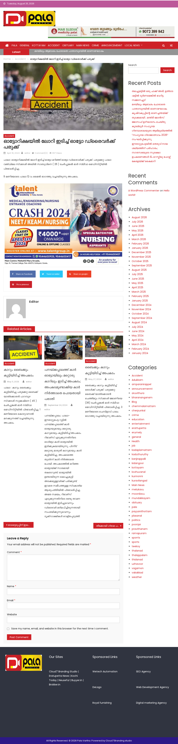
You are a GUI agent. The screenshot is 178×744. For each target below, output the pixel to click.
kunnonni (137, 476)
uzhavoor (137, 564)
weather (137, 577)
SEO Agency (143, 671)
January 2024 (140, 353)
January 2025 (140, 300)
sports (135, 542)
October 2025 (140, 261)
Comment (14, 552)
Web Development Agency (152, 687)
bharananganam (142, 397)
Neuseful (64, 680)
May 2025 (137, 283)
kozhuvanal (138, 472)
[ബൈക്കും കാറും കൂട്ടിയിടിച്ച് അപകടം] (104, 346)
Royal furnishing (102, 703)
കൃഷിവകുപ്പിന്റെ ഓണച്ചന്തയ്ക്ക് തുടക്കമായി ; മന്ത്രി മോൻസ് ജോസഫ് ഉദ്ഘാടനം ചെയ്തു (86, 52)
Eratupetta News (59, 676)
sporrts (136, 537)
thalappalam (139, 555)
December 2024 (142, 305)
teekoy (136, 546)
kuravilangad (139, 480)
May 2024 (138, 335)
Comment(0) (41, 153)
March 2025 (139, 291)
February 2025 (140, 296)
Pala (14, 45)
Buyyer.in (76, 680)
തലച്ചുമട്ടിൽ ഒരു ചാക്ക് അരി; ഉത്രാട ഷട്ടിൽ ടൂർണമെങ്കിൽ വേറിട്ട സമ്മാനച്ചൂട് (152, 95)
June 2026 (138, 226)
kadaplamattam (142, 450)
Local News (132, 45)
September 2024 (142, 318)
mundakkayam (141, 498)
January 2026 (140, 248)
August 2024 (139, 322)
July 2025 (137, 274)
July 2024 (137, 327)
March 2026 (139, 239)
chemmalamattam (144, 406)
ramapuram (139, 533)
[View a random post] (171, 45)
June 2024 (138, 331)
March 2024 (139, 344)
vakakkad (137, 572)
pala (134, 507)
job (133, 445)
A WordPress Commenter (143, 190)
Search (132, 65)
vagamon (138, 568)
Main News (82, 45)
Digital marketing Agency (151, 703)
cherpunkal (138, 410)
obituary (68, 45)
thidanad (137, 559)
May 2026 (137, 230)
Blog (134, 402)
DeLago (97, 687)
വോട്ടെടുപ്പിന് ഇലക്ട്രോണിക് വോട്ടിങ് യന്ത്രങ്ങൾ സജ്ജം (20, 525)
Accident (54, 45)
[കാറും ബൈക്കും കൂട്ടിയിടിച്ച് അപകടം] (23, 347)
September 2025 (142, 265)
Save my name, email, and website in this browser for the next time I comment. (59, 628)
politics (136, 520)
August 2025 (139, 270)
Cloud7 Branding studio (119, 740)
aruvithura (138, 393)
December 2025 (141, 252)
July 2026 (137, 221)
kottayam (38, 45)
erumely (137, 432)
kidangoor (138, 463)
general (25, 45)
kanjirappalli (139, 459)
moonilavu (138, 494)
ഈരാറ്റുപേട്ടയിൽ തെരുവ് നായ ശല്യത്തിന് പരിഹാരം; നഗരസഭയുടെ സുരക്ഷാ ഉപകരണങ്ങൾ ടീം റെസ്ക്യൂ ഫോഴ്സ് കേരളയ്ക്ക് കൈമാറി (151, 152)
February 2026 (140, 243)
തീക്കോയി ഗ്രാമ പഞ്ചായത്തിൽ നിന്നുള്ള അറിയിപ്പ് (109, 526)
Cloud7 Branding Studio (63, 671)
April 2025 (137, 287)
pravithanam (140, 529)
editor (27, 153)
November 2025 (141, 257)
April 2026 (137, 235)
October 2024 (140, 313)
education (138, 419)
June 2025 (138, 278)
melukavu (138, 489)
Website (12, 614)
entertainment (141, 423)
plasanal (137, 515)
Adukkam (137, 380)
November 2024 (141, 309)
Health (136, 441)
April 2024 (138, 340)
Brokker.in (54, 684)
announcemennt (111, 45)
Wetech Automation (105, 671)
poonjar (136, 524)
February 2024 (140, 349)
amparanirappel (141, 384)
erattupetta (139, 428)
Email (11, 600)
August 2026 (139, 217)
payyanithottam (142, 511)
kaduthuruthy (140, 454)
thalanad (137, 550)
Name (11, 586)
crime (95, 45)
